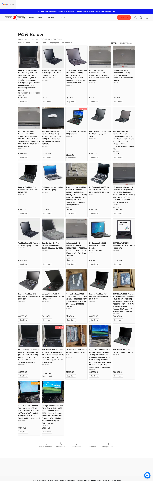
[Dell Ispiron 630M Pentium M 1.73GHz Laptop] (53, 174)
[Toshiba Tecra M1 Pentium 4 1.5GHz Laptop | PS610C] (29, 229)
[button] (15, 17)
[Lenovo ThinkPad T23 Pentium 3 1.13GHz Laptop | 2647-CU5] (100, 280)
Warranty (40, 17)
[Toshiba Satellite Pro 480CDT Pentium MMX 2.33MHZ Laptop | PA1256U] (53, 229)
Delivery (51, 17)
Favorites (92, 446)
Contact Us (61, 17)
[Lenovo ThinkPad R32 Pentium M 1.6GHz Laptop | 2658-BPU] (29, 280)
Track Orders (76, 446)
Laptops (35, 39)
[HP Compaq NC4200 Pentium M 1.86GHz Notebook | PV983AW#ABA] (100, 229)
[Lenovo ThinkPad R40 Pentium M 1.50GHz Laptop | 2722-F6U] (53, 280)
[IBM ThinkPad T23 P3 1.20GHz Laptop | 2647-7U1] (124, 336)
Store (31, 17)
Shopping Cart (107, 446)
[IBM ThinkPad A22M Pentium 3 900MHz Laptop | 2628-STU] (124, 229)
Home (20, 39)
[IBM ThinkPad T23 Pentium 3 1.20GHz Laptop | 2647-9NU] (100, 118)
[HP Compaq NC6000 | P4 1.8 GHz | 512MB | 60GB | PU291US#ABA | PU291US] (100, 174)
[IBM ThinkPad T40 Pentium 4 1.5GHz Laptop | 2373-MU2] (76, 336)
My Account (60, 446)
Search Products (45, 446)
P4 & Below (57, 39)
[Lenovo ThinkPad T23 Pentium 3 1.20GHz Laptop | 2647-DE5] (29, 174)
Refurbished (45, 39)
